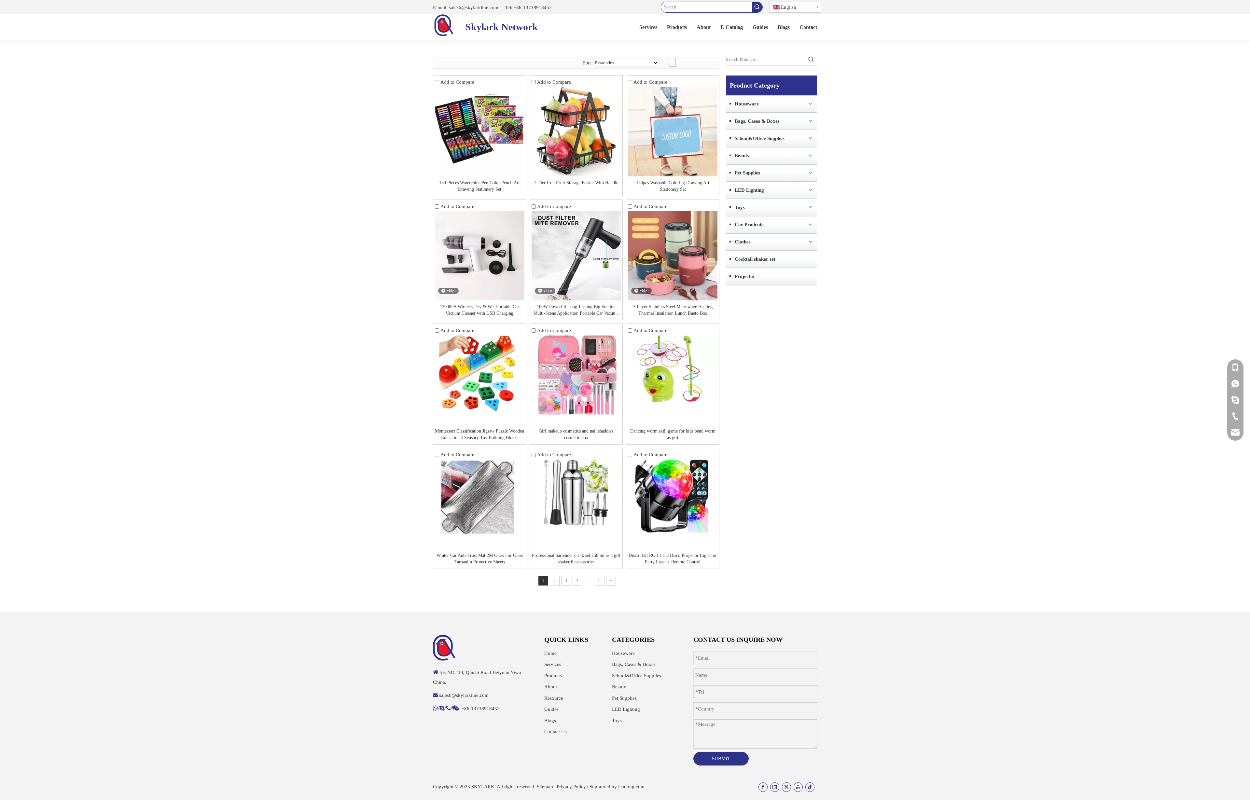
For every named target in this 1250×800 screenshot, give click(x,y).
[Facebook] (763, 787)
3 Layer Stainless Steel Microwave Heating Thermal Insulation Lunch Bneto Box (673, 310)
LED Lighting (749, 190)
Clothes (743, 241)
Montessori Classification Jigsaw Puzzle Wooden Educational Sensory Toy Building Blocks (479, 434)
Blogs (550, 720)
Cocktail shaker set (755, 259)
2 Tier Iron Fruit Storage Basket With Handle (576, 182)
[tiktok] (809, 787)
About (550, 686)
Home (550, 653)
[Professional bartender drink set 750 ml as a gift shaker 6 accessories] (576, 492)
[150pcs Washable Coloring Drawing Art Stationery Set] (672, 131)
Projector (745, 276)
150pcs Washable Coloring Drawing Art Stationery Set (672, 186)
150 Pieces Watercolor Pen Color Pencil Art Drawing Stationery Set (479, 186)
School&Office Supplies (760, 138)
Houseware (747, 103)
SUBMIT (721, 758)
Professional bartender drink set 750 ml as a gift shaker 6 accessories (576, 558)
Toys (740, 207)
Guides (551, 709)
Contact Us (555, 731)
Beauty (742, 155)
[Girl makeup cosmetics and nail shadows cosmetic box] (576, 374)
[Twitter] (786, 787)
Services (552, 664)
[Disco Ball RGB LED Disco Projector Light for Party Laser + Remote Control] (672, 495)
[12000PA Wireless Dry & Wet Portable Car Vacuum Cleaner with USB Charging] (479, 255)
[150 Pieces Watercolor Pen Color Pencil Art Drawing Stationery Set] (479, 131)
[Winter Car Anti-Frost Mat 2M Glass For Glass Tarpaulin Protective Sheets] (479, 496)
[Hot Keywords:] (757, 7)
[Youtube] (798, 787)
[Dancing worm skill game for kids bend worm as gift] (672, 368)
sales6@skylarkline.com (473, 7)
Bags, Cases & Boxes (757, 121)
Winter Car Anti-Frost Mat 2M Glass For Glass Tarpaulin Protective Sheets (480, 558)
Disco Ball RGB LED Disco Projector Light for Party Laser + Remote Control (673, 558)
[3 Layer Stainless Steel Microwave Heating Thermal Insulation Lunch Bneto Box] (672, 255)
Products (553, 675)
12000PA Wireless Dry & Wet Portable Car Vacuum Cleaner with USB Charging (479, 310)
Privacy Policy (571, 786)
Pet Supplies (747, 172)
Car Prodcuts (749, 224)
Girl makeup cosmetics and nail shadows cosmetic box (576, 434)
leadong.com (631, 786)
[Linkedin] (774, 787)
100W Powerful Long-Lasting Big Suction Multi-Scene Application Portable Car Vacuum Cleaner (576, 310)
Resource (553, 698)
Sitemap (545, 786)
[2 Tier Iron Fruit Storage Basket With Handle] (576, 131)
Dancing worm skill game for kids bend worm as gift (672, 434)
